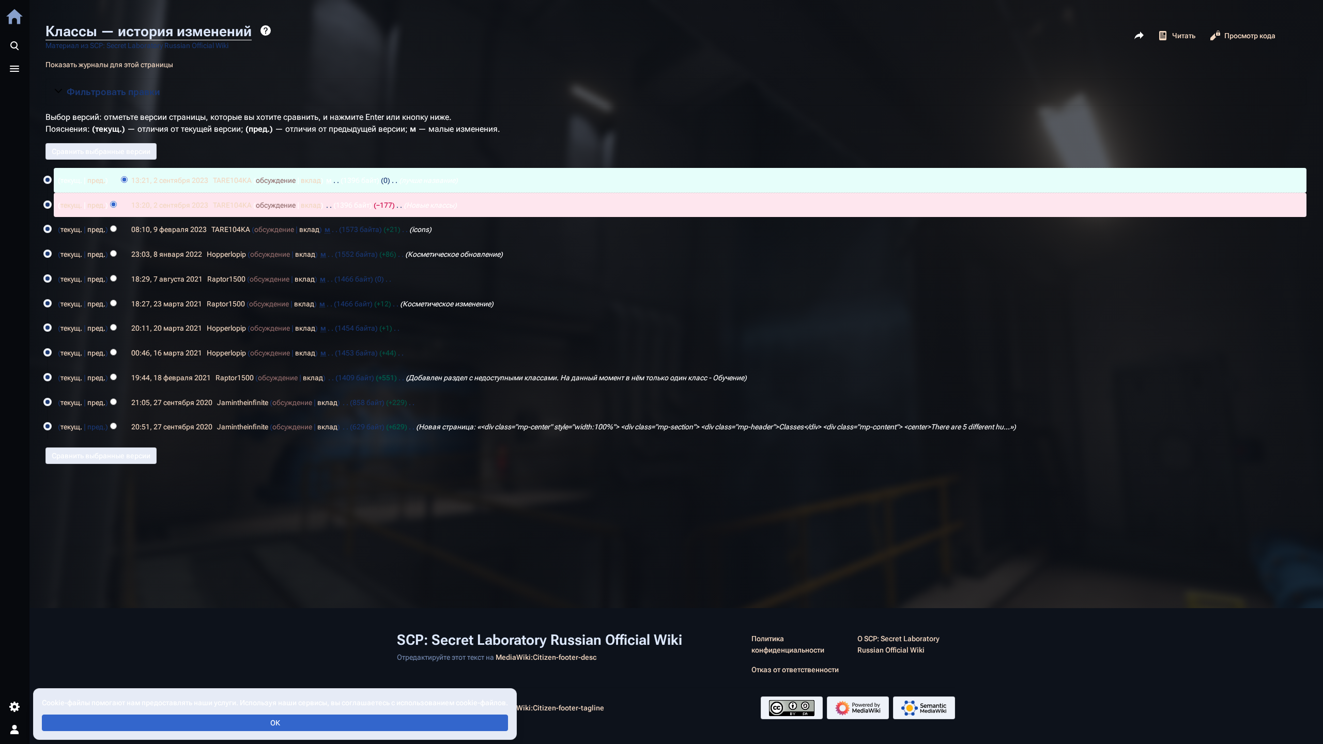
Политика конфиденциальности (787, 644)
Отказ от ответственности (795, 669)
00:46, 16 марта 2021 (166, 353)
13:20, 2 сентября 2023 (169, 205)
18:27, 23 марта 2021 (166, 304)
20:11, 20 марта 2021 (166, 328)
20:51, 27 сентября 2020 (171, 427)
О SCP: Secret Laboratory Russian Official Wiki (898, 644)
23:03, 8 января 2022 (166, 254)
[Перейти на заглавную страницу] (14, 16)
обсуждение (276, 180)
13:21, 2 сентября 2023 (169, 180)
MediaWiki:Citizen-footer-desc (546, 657)
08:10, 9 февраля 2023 (169, 229)
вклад (311, 180)
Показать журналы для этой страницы (109, 64)
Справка (265, 30)
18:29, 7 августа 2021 (167, 279)
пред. (96, 180)
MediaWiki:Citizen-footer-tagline (550, 708)
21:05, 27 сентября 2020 (171, 402)
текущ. (71, 205)
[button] (676, 92)
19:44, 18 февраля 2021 (171, 378)
